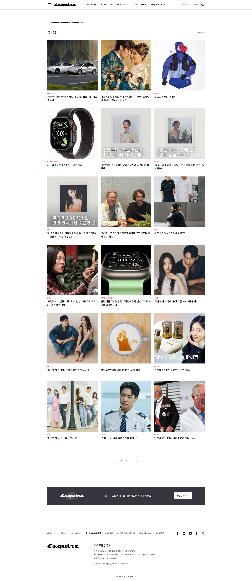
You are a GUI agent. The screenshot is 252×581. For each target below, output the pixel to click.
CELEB (103, 4)
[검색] (202, 4)
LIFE (135, 4)
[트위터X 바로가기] (203, 533)
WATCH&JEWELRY (119, 4)
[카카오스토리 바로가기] (196, 533)
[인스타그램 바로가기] (184, 533)
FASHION (91, 4)
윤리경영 (160, 533)
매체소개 (51, 533)
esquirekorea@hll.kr (109, 558)
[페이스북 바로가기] (178, 533)
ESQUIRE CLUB (158, 4)
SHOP (144, 4)
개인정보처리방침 (93, 533)
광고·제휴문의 (145, 533)
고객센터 (63, 533)
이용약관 (109, 533)
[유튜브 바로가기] (190, 533)
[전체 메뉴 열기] (49, 4)
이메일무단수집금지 (126, 533)
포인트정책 (76, 533)
